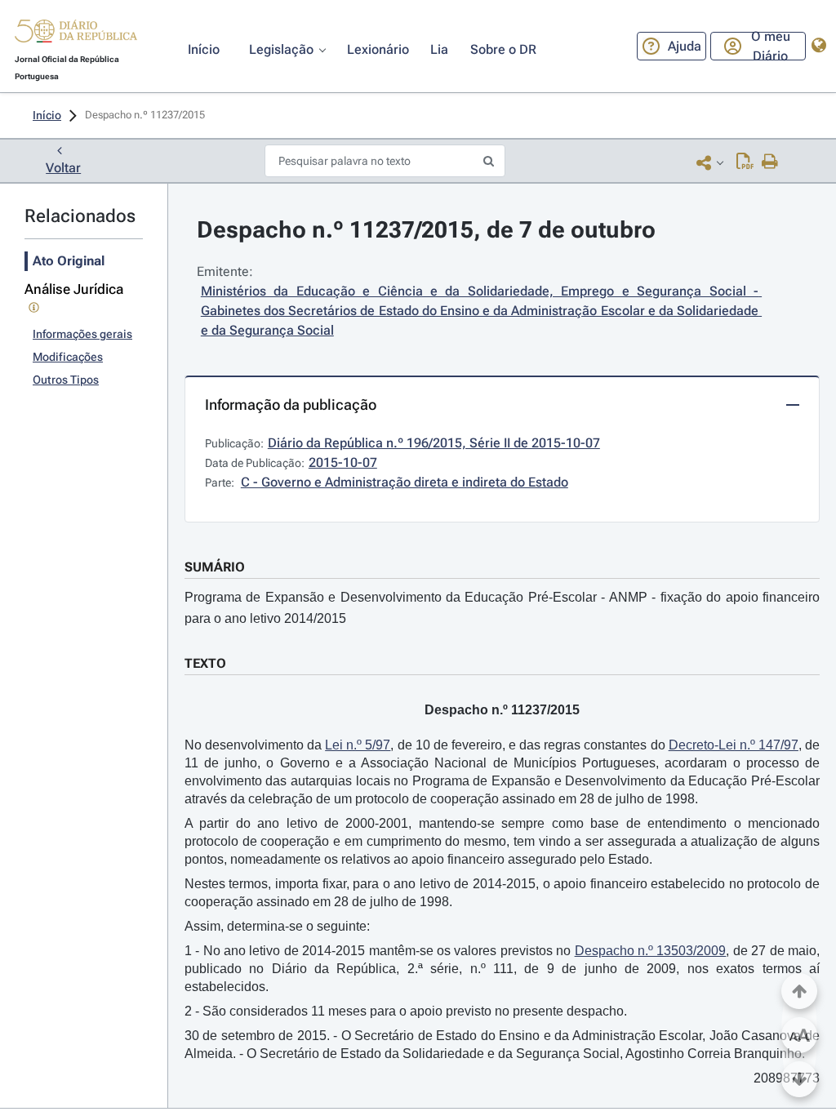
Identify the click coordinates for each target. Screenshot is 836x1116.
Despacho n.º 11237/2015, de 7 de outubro (426, 229)
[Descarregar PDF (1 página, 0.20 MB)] (745, 162)
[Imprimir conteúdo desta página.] (770, 162)
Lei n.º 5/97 (357, 745)
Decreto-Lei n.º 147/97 (733, 745)
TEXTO (205, 663)
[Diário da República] (76, 35)
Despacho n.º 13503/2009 (651, 951)
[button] (76, 33)
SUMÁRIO (215, 567)
